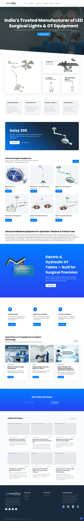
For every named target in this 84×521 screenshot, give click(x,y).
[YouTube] (16, 509)
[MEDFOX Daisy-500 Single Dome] (17, 204)
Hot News (26, 436)
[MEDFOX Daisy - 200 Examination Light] (42, 175)
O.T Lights (7, 188)
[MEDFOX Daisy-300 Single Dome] (67, 175)
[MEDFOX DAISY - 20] (17, 175)
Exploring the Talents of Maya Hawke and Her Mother (64, 440)
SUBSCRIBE (54, 402)
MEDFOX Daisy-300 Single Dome (63, 186)
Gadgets (9, 364)
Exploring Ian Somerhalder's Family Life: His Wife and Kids (17, 440)
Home (25, 3)
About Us (39, 3)
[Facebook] (9, 509)
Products (31, 3)
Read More (11, 377)
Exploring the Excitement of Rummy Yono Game (17, 469)
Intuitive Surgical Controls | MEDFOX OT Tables (41, 367)
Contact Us (57, 3)
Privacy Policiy (28, 519)
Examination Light (33, 188)
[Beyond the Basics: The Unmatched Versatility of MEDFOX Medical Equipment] (67, 354)
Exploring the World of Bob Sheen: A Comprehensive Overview (40, 470)
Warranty (45, 3)
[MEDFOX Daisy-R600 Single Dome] (67, 204)
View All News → (72, 418)
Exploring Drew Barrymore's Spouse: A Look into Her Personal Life (42, 440)
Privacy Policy (46, 495)
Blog (51, 3)
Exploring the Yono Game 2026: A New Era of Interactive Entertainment (65, 470)
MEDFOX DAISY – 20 (10, 186)
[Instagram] (13, 509)
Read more (8, 191)
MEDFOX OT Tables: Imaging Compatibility (15, 367)
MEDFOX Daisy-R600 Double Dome (38, 215)
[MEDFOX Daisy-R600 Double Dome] (42, 204)
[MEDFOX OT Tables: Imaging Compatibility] (17, 354)
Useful (12, 364)
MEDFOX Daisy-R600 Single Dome (63, 215)
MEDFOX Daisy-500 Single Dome (13, 215)
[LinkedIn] (6, 509)
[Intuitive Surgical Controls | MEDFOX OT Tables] (42, 354)
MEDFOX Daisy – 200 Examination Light (39, 186)
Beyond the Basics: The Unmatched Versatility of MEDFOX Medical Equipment (66, 368)
